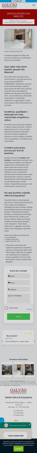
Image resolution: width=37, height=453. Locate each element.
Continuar (18, 449)
